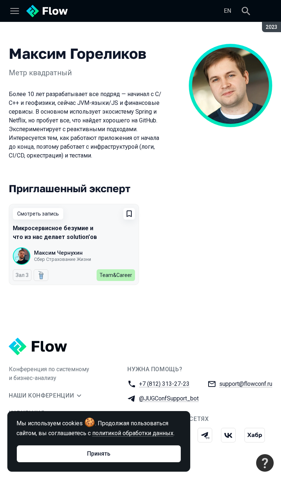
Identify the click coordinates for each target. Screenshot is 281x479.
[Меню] (14, 11)
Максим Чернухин (58, 253)
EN (227, 10)
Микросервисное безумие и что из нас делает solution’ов (55, 232)
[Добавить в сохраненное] (129, 214)
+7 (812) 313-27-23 (164, 383)
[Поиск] (246, 11)
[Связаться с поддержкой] (265, 463)
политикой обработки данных (132, 433)
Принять (98, 453)
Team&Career (116, 275)
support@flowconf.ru (245, 383)
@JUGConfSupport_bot (169, 398)
